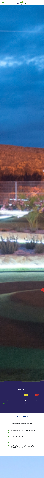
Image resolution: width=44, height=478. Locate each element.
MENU (5, 2)
